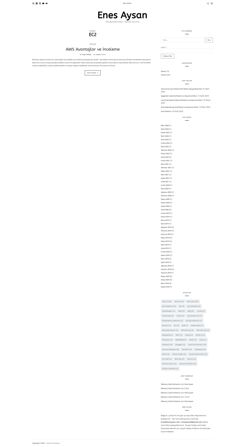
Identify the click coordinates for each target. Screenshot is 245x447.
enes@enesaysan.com (170, 422)
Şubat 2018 (165, 287)
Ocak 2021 (165, 181)
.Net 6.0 (179, 301)
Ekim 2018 (165, 259)
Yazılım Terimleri (187, 364)
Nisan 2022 (165, 153)
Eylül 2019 (165, 223)
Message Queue (170, 330)
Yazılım (93, 44)
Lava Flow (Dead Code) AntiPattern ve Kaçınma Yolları (182, 100)
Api (181, 306)
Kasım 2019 (165, 216)
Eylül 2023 (165, 129)
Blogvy (57, 443)
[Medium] (46, 3)
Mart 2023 (165, 136)
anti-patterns (169, 306)
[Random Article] (208, 3)
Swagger (180, 344)
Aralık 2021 (165, 160)
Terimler (187, 349)
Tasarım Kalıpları (170, 349)
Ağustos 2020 (166, 192)
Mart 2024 (165, 125)
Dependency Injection (172, 321)
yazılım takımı (169, 364)
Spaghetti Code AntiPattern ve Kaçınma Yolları (179, 96)
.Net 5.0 (167, 301)
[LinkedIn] (36, 3)
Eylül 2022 (165, 146)
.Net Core (192, 301)
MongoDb (167, 335)
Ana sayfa (127, 3)
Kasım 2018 (165, 255)
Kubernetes (197, 325)
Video (166, 354)
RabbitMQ (181, 340)
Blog (191, 311)
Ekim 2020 (165, 188)
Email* (164, 47)
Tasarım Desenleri (197, 344)
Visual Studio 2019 (198, 354)
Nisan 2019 (165, 241)
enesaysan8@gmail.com (191, 422)
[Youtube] (43, 3)
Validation (200, 349)
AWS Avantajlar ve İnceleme (93, 49)
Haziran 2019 (166, 234)
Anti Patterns (166, 111)
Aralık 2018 (165, 252)
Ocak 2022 (165, 157)
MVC (179, 335)
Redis (193, 340)
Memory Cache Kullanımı (170, 384)
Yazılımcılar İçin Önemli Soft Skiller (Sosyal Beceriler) (181, 89)
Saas (203, 340)
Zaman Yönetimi (170, 368)
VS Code (167, 359)
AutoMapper (168, 311)
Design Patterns (194, 321)
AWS (181, 311)
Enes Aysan (122, 15)
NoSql (189, 335)
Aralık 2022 (165, 143)
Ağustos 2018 (166, 266)
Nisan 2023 (165, 132)
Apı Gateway (193, 306)
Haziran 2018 (166, 273)
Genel (163, 71)
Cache (201, 311)
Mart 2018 (165, 283)
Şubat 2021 (165, 178)
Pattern (200, 335)
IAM (185, 325)
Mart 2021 (165, 174)
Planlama (167, 340)
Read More (91, 73)
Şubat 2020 (165, 206)
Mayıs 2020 (165, 199)
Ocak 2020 (165, 209)
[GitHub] (40, 3)
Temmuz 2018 (166, 269)
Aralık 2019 (165, 213)
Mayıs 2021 (165, 171)
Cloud (180, 316)
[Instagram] (33, 3)
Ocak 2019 (165, 248)
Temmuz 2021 (166, 167)
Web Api (179, 359)
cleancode (168, 316)
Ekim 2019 (165, 220)
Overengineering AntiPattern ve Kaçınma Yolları (180, 107)
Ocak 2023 (165, 139)
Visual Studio (179, 354)
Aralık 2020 (165, 185)
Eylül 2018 (165, 262)
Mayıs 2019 (165, 238)
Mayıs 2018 (165, 276)
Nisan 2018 (165, 280)
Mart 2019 (165, 245)
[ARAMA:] (182, 40)
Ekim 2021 (165, 164)
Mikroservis (187, 330)
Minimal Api (203, 330)
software (167, 344)
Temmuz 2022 (166, 150)
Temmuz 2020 (166, 195)
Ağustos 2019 (166, 227)
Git (176, 325)
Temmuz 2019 (166, 230)
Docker (166, 325)
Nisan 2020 (165, 202)
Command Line (194, 316)
